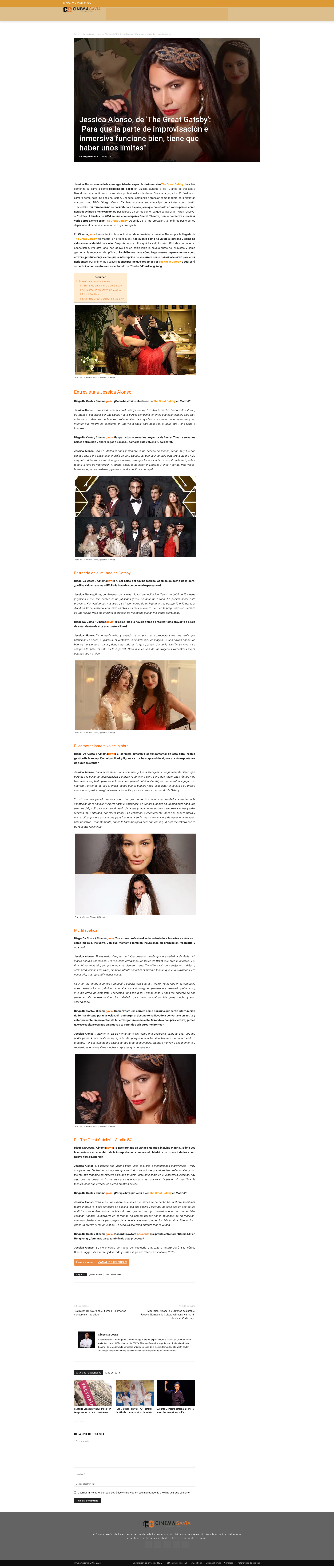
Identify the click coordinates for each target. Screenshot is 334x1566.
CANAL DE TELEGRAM (112, 1262)
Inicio (76, 33)
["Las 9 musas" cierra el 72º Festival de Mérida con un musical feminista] (135, 1393)
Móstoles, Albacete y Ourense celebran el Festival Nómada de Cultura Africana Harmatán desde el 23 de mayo (168, 1314)
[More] (117, 172)
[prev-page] (76, 1419)
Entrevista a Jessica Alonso (93, 281)
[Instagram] (101, 1356)
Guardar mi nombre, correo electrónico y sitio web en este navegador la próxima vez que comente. (134, 1492)
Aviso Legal (197, 1562)
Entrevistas (88, 33)
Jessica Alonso (95, 1274)
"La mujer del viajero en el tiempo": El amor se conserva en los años (100, 1312)
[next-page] (82, 1419)
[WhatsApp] (109, 172)
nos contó (143, 1234)
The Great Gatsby (113, 1274)
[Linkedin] (93, 172)
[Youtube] (185, 1544)
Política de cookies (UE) (177, 1562)
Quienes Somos (213, 1562)
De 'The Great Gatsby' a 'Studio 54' (102, 298)
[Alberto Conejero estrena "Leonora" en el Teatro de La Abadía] (176, 1393)
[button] (245, 3)
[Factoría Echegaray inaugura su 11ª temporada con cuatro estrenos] (93, 1393)
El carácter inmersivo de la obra (100, 289)
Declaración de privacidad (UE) (147, 1562)
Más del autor (113, 1372)
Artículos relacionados (88, 1372)
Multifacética (89, 294)
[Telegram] (101, 172)
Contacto (228, 1562)
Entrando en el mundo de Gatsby (101, 285)
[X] (85, 172)
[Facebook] (77, 172)
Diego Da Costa (90, 156)
